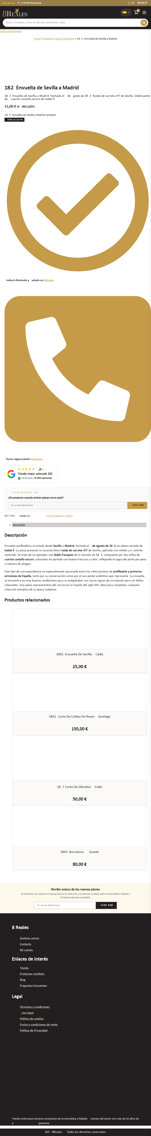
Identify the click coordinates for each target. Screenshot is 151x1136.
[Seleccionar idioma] (126, 12)
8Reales (49, 280)
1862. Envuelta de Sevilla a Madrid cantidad (30, 115)
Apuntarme (137, 505)
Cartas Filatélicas (64, 38)
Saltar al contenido (11, 31)
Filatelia (47, 38)
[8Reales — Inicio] (15, 12)
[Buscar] (144, 22)
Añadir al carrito (14, 119)
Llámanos (36, 459)
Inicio (37, 38)
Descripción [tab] (18, 524)
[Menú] (144, 12)
